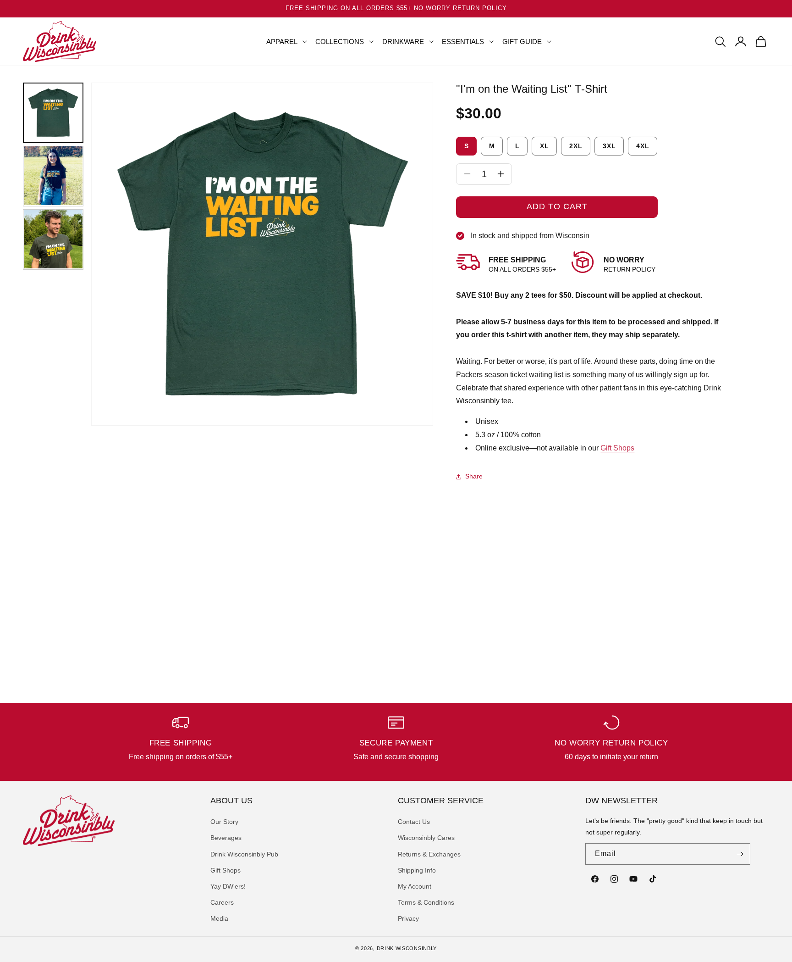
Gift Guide (522, 41)
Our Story (224, 821)
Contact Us (414, 821)
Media (219, 918)
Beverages (226, 837)
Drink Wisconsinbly (407, 948)
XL (544, 146)
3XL (609, 146)
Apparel (281, 41)
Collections (339, 41)
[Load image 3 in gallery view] (53, 239)
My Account (414, 886)
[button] (283, 42)
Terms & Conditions (426, 902)
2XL (576, 146)
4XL (642, 146)
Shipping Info (417, 870)
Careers (222, 902)
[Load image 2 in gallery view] (53, 176)
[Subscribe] (740, 854)
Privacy (408, 918)
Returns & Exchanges (429, 854)
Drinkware (403, 41)
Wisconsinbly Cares (426, 837)
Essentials (463, 41)
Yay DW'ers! (228, 886)
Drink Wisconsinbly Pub (244, 854)
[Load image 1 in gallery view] (53, 113)
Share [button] (474, 476)
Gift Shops (617, 448)
